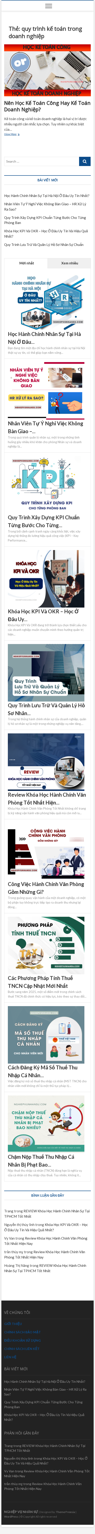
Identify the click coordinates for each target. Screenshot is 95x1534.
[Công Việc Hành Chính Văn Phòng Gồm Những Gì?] (46, 825)
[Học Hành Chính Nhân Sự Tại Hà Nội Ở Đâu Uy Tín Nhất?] (46, 275)
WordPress (11, 1516)
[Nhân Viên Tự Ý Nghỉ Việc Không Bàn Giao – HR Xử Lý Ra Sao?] (46, 365)
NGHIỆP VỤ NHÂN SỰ (21, 1512)
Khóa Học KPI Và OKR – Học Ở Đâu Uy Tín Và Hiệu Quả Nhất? (44, 1417)
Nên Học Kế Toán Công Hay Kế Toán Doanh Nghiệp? (47, 106)
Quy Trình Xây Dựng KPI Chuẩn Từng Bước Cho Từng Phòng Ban (43, 1404)
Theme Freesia (65, 1512)
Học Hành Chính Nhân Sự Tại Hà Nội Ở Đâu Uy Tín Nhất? (46, 196)
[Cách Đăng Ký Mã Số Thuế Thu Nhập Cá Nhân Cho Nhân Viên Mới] (46, 1009)
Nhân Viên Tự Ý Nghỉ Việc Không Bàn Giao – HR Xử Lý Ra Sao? (45, 1391)
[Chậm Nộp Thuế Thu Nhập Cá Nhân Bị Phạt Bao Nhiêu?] (46, 1098)
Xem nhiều (69, 263)
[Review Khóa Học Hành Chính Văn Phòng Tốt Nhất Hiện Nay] (46, 736)
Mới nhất (26, 263)
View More (15, 134)
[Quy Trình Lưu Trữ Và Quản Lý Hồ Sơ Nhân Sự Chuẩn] (46, 646)
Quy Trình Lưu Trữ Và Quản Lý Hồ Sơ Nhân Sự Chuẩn (43, 244)
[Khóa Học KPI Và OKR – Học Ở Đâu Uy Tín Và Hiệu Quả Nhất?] (46, 553)
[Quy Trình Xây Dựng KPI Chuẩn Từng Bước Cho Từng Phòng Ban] (46, 459)
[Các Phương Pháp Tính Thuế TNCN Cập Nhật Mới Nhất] (46, 919)
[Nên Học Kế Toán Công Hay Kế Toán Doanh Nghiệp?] (47, 70)
